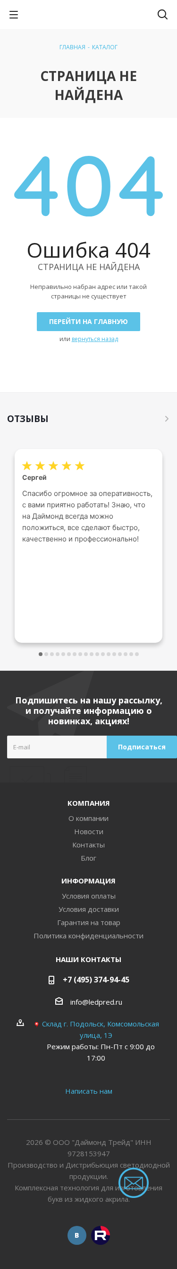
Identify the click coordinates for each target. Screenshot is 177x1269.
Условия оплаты (89, 895)
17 (131, 654)
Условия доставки (89, 909)
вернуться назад (95, 339)
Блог (88, 858)
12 (103, 654)
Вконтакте (76, 1235)
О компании (88, 818)
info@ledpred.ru (96, 1002)
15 (120, 654)
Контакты (88, 844)
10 (91, 654)
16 (125, 654)
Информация (88, 880)
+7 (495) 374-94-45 (96, 979)
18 (137, 654)
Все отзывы (167, 419)
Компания (88, 803)
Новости (88, 831)
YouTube (100, 1235)
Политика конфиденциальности (88, 935)
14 (114, 654)
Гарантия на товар (88, 922)
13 (108, 654)
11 (97, 654)
